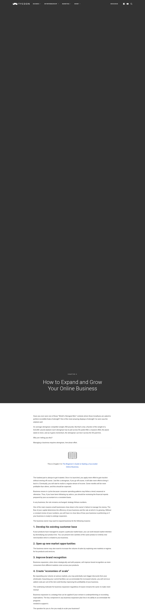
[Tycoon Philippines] (21, 4)
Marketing (65, 4)
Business (36, 4)
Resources (114, 4)
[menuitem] (36, 4)
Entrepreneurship (50, 4)
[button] (124, 4)
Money (76, 4)
